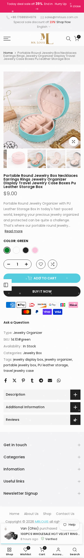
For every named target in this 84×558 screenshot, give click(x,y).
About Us (31, 513)
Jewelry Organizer (27, 332)
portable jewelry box (20, 365)
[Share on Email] (50, 380)
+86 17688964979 (23, 17)
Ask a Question (16, 322)
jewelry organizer (58, 359)
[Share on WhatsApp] (59, 380)
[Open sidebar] (6, 285)
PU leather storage (53, 365)
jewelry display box (28, 359)
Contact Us (65, 513)
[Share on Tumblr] (32, 380)
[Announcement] (37, 6)
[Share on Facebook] (6, 380)
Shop (47, 513)
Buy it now (42, 291)
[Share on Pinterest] (23, 380)
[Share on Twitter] (14, 380)
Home (8, 52)
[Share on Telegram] (41, 380)
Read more (14, 231)
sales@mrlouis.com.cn (61, 17)
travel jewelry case (19, 370)
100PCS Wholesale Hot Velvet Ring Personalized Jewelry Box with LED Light (50, 534)
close (76, 6)
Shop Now (63, 22)
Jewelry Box (32, 353)
